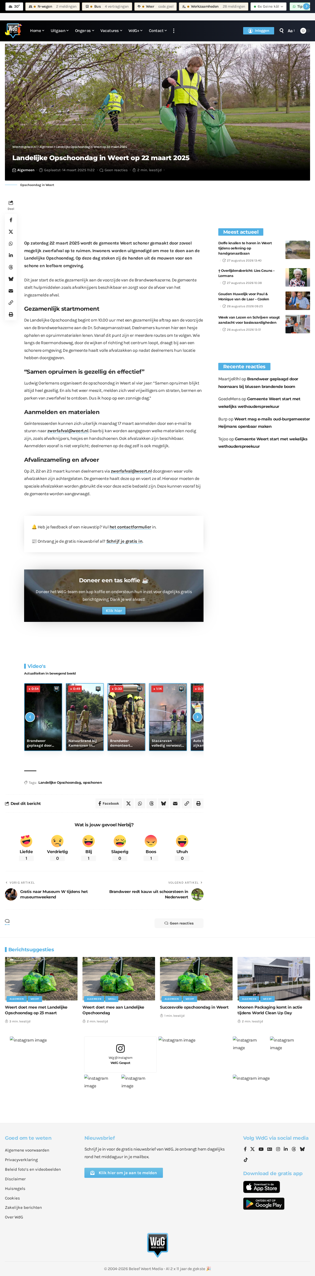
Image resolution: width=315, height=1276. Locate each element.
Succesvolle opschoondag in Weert (194, 1007)
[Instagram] (278, 1149)
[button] (173, 30)
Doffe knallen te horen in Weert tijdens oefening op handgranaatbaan (245, 248)
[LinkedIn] (285, 1149)
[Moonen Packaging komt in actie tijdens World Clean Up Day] (273, 978)
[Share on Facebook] (11, 220)
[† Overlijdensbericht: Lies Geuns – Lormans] (297, 277)
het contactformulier (130, 527)
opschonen (92, 782)
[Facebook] (245, 1149)
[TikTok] (246, 1160)
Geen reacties (116, 170)
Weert (35, 999)
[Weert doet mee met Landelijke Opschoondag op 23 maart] (41, 978)
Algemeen (25, 170)
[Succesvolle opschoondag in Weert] (196, 978)
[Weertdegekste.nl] (13, 30)
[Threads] (294, 1149)
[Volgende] (198, 717)
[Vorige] (30, 717)
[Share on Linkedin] (11, 255)
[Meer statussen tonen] (306, 6)
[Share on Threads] (11, 267)
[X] (252, 1149)
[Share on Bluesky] (11, 279)
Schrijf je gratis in (124, 541)
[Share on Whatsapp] (11, 244)
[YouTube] (261, 1149)
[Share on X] (11, 232)
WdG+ (112, 999)
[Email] (11, 291)
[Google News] (270, 1149)
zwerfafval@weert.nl (67, 430)
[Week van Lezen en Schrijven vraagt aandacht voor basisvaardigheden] (297, 324)
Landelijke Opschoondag (59, 782)
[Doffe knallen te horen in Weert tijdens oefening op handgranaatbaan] (297, 250)
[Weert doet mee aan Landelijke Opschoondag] (118, 978)
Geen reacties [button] (182, 923)
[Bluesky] (302, 1149)
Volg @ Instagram (120, 1060)
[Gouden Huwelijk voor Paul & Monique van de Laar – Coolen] (297, 301)
